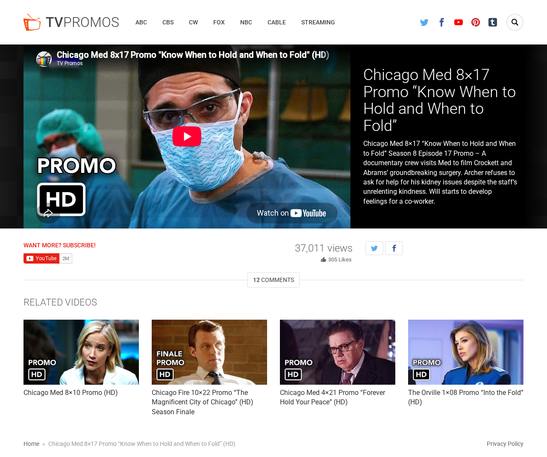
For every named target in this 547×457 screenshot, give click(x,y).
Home (31, 443)
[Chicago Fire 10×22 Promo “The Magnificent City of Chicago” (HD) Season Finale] (209, 352)
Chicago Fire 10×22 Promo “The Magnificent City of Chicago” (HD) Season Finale (202, 402)
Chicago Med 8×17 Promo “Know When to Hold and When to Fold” (439, 100)
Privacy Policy (505, 443)
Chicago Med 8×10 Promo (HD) (71, 393)
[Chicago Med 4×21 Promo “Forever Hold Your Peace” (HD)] (337, 352)
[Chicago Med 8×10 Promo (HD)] (81, 352)
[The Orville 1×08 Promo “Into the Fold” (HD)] (465, 352)
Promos (82, 22)
